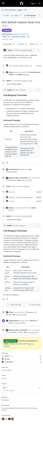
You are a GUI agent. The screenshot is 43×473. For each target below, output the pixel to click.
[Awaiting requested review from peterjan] (40, 359)
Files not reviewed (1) (12, 295)
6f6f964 (38, 201)
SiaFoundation (10, 10)
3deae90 (38, 192)
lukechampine (7, 34)
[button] (38, 50)
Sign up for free (10, 341)
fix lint (12, 192)
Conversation (9, 44)
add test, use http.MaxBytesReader (21, 197)
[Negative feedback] (7, 162)
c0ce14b (38, 65)
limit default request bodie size (20, 65)
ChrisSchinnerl (13, 169)
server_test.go (16, 304)
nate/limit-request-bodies (19, 36)
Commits (23, 44)
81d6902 (38, 197)
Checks (34, 44)
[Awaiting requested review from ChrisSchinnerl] (40, 362)
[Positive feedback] (3, 162)
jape (20, 10)
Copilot (8, 80)
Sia (30, 169)
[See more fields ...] (39, 388)
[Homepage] (21, 3)
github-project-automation (18, 178)
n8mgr (9, 50)
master (5, 36)
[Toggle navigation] (3, 3)
